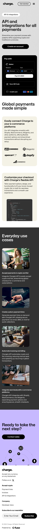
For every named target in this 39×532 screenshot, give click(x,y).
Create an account (16, 46)
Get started (24, 4)
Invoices (5, 493)
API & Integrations (9, 496)
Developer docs (8, 505)
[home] (7, 3)
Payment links (7, 489)
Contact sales (13, 437)
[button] (34, 4)
